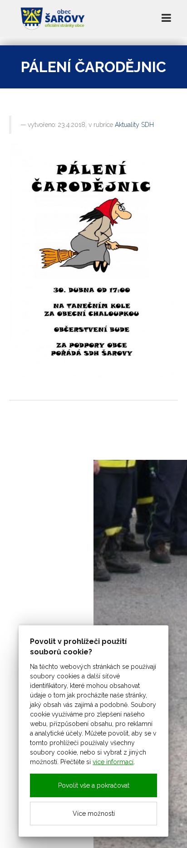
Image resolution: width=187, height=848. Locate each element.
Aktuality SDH (134, 124)
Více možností (94, 813)
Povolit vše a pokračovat (93, 785)
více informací (113, 761)
